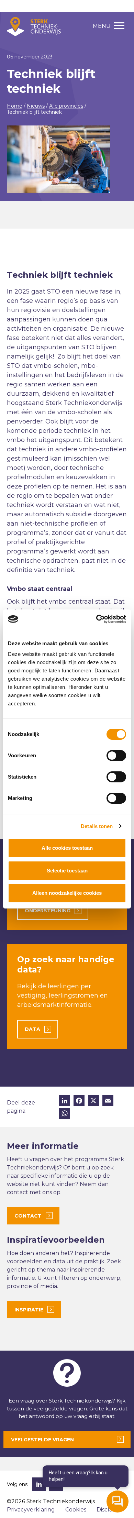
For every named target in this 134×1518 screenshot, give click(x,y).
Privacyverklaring (31, 1509)
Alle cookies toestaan (67, 848)
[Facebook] (79, 1101)
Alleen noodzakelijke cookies (67, 893)
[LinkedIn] (64, 1101)
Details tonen (97, 826)
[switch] (116, 755)
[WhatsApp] (64, 1114)
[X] (93, 1101)
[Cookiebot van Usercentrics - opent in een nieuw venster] (96, 619)
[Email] (107, 1101)
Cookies (75, 1509)
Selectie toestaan (67, 870)
